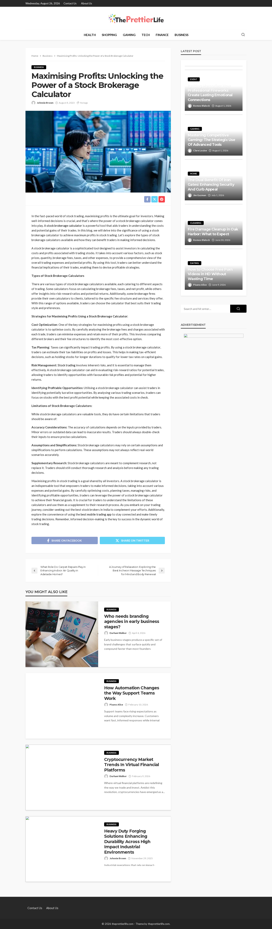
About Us (86, 3)
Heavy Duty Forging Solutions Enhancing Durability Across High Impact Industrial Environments (127, 842)
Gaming (129, 35)
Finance (162, 35)
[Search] (243, 35)
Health (90, 35)
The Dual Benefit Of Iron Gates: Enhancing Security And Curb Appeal (211, 185)
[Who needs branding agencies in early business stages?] (61, 634)
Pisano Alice (116, 704)
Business (181, 35)
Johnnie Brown (45, 102)
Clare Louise (200, 150)
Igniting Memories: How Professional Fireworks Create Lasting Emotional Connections (210, 93)
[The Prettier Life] (136, 18)
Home (193, 173)
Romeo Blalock (201, 105)
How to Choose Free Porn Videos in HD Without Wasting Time (210, 274)
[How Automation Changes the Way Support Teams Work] (61, 706)
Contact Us (70, 3)
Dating (194, 263)
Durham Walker (118, 632)
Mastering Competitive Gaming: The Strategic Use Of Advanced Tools (211, 140)
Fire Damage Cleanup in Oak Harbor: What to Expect (213, 231)
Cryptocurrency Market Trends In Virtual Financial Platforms (131, 764)
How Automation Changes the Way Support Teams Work (131, 693)
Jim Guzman (199, 195)
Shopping (109, 35)
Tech (146, 35)
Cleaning (195, 223)
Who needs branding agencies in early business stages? (131, 621)
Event (193, 79)
